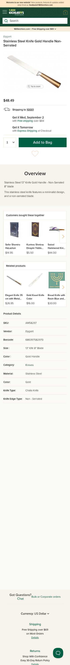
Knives (29, 365)
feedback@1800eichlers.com (41, 5)
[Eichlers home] (16, 12)
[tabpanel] (35, 71)
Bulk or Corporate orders (45, 596)
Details (35, 637)
